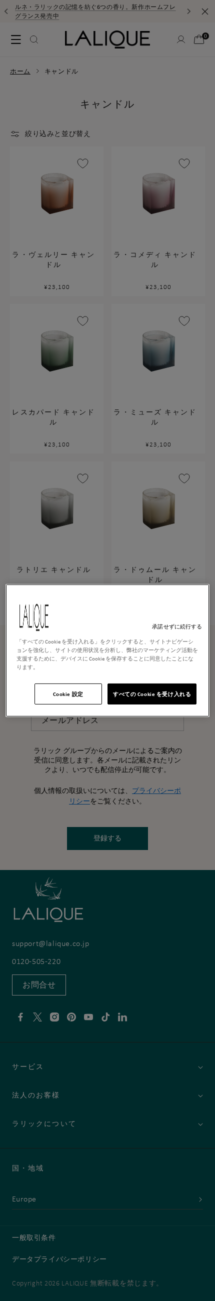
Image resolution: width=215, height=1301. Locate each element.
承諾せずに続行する (177, 626)
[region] (108, 650)
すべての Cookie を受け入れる (152, 694)
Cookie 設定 (68, 694)
